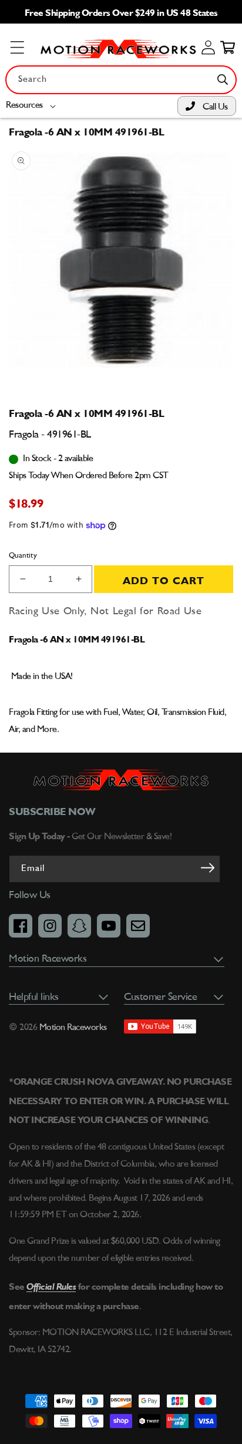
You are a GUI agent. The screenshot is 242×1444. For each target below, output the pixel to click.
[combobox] (121, 80)
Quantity (23, 555)
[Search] (223, 79)
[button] (33, 105)
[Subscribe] (207, 868)
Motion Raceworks (73, 1027)
